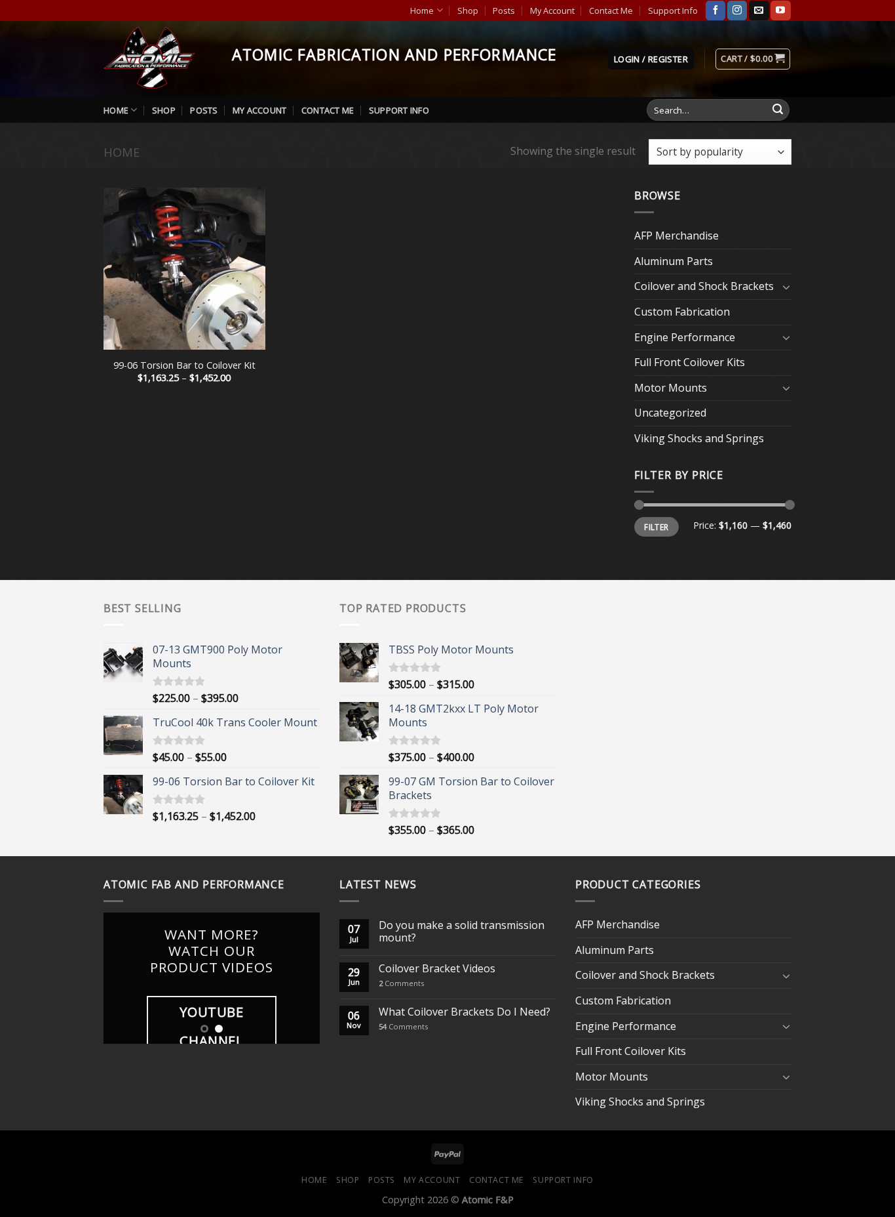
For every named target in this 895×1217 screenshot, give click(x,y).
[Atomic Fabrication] (158, 59)
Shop (467, 10)
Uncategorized (670, 412)
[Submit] (778, 110)
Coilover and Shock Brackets (704, 286)
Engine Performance (684, 337)
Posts (504, 10)
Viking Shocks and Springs (699, 438)
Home (422, 10)
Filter (656, 527)
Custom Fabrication (682, 311)
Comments (401, 983)
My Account (552, 10)
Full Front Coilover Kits (689, 362)
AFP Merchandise (676, 235)
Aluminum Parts (673, 261)
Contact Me (611, 10)
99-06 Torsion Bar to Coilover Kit (184, 365)
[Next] (299, 978)
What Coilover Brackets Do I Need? (464, 1012)
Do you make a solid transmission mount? (461, 931)
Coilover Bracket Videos (437, 968)
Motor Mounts (670, 388)
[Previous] (124, 978)
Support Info (673, 10)
